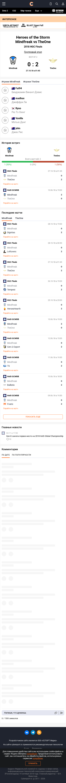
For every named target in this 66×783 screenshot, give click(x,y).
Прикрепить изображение (55, 712)
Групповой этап (33, 52)
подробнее (32, 754)
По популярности (21, 455)
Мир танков (26, 11)
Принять (33, 763)
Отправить (61, 712)
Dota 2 (5, 11)
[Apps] (51, 4)
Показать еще (33, 417)
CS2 (14, 11)
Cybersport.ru (26, 779)
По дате (6, 455)
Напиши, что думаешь (15, 713)
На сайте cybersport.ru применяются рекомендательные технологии (33, 744)
